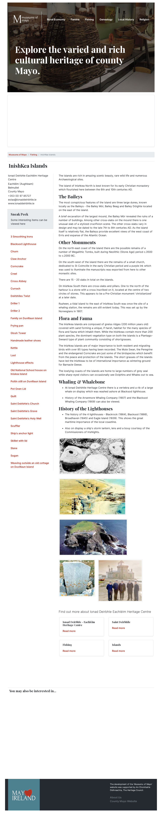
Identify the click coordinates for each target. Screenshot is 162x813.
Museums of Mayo (18, 154)
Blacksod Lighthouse (23, 244)
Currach (15, 288)
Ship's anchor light (22, 433)
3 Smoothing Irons (22, 236)
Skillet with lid (19, 440)
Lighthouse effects (22, 362)
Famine (75, 19)
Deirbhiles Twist (20, 295)
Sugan (14, 455)
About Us (116, 797)
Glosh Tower (18, 333)
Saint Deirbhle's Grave (24, 411)
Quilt (13, 396)
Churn (14, 251)
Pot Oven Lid (18, 388)
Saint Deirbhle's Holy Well (26, 418)
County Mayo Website (123, 801)
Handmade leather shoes (26, 340)
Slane (14, 448)
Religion (144, 19)
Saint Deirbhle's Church (25, 403)
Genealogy (106, 19)
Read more (69, 631)
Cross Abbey (18, 281)
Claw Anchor (18, 258)
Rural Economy (56, 19)
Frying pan (17, 325)
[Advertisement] (81, 121)
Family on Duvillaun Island (26, 318)
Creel (14, 273)
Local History (126, 19)
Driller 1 (15, 303)
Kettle (14, 347)
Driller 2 (15, 310)
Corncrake (17, 266)
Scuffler (15, 425)
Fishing (89, 19)
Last (13, 355)
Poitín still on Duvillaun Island (28, 381)
